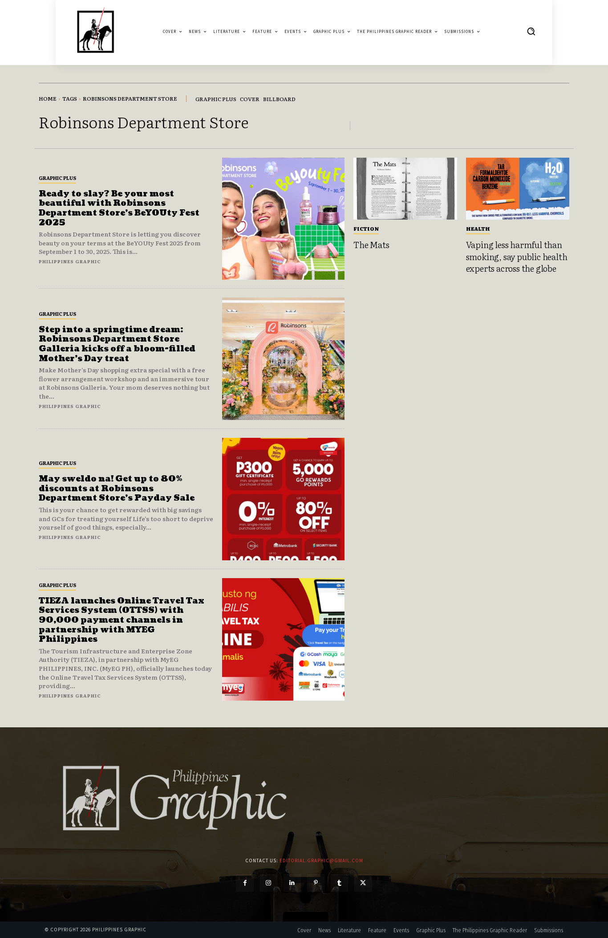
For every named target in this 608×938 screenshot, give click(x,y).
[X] (363, 883)
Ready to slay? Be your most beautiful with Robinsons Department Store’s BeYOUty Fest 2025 (119, 208)
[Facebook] (244, 883)
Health (478, 228)
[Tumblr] (339, 883)
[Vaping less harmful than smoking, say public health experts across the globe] (518, 189)
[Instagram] (268, 883)
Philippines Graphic (70, 261)
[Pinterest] (315, 883)
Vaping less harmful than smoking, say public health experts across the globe (516, 256)
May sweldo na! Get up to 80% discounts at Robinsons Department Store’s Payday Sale (117, 488)
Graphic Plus (57, 177)
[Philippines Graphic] (95, 31)
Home (48, 98)
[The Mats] (405, 189)
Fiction (366, 228)
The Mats (371, 244)
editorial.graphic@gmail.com (321, 860)
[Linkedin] (292, 883)
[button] (531, 31)
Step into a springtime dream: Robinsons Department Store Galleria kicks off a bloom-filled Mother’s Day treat (117, 344)
